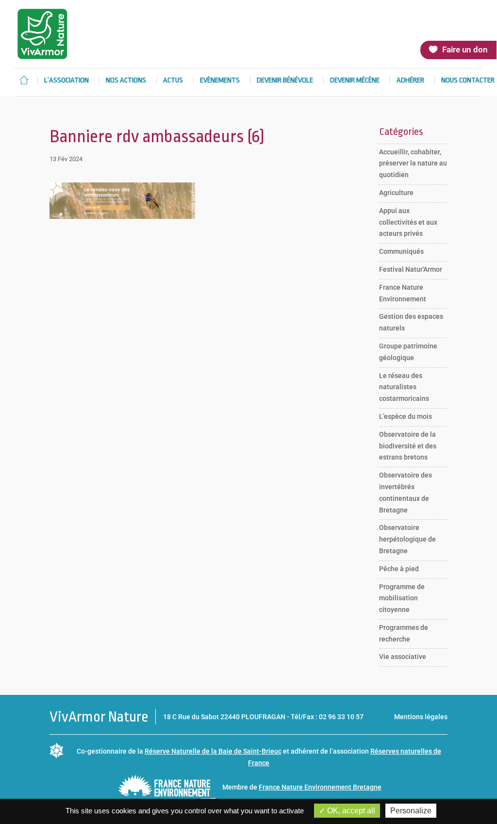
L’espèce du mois (405, 416)
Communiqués (401, 251)
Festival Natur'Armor (410, 269)
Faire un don (465, 49)
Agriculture (396, 193)
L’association (66, 80)
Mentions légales (420, 717)
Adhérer (410, 80)
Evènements (220, 80)
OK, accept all (350, 811)
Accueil (23, 80)
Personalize (410, 811)
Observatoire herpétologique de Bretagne (407, 539)
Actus (173, 80)
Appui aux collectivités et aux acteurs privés (408, 222)
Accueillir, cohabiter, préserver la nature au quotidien (413, 163)
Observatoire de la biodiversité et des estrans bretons (407, 445)
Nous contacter (468, 80)
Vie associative (402, 656)
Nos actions (126, 80)
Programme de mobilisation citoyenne (402, 598)
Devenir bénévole (285, 80)
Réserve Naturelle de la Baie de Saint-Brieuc (213, 751)
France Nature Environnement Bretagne (320, 787)
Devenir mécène (355, 80)
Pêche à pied (399, 569)
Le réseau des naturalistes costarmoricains (404, 387)
